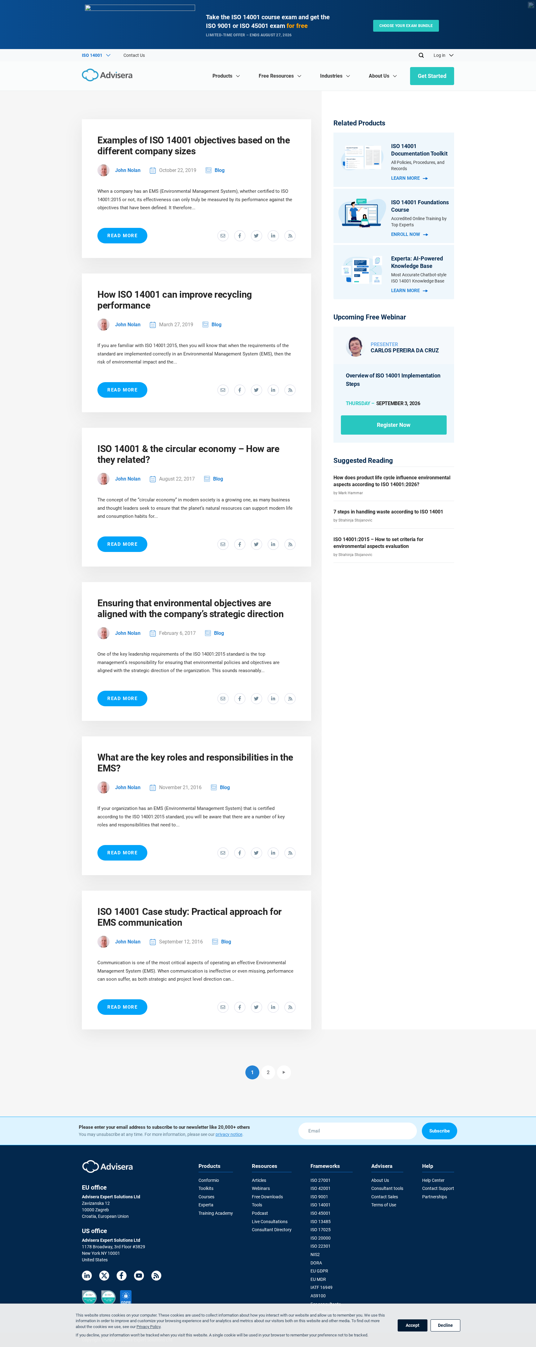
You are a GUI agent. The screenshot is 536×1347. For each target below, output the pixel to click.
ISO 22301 (320, 1246)
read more (122, 235)
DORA (316, 1262)
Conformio (209, 1180)
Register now (393, 425)
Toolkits (206, 1188)
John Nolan (128, 170)
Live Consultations (270, 1221)
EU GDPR (319, 1270)
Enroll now (405, 234)
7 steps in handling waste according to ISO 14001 (388, 512)
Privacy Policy (148, 1326)
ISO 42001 (320, 1188)
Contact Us (134, 55)
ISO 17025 (320, 1229)
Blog (220, 170)
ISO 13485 (320, 1221)
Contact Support (438, 1188)
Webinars (261, 1188)
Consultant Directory (272, 1229)
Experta (206, 1204)
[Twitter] (104, 1277)
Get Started (432, 76)
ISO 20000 (320, 1238)
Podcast (260, 1213)
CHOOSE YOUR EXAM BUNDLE (406, 26)
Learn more (405, 178)
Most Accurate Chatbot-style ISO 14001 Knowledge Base (418, 277)
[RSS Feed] (156, 1277)
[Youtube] (139, 1277)
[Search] (421, 55)
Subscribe (439, 1131)
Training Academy (216, 1213)
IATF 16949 (321, 1287)
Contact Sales (384, 1196)
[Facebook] (122, 1277)
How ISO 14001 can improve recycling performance (174, 300)
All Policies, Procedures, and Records (417, 165)
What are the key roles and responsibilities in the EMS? (195, 763)
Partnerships (434, 1196)
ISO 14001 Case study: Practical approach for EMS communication (189, 917)
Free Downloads (267, 1196)
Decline (445, 1325)
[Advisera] (109, 76)
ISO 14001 (320, 1204)
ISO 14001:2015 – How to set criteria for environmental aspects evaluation (378, 542)
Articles (259, 1180)
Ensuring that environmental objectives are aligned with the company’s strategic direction (190, 608)
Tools (257, 1204)
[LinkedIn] (87, 1277)
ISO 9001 (319, 1196)
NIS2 (315, 1254)
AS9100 (318, 1295)
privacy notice (229, 1134)
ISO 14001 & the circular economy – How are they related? (188, 454)
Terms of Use (383, 1204)
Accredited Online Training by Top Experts (419, 221)
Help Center (433, 1180)
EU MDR (318, 1279)
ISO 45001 (320, 1213)
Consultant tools (387, 1188)
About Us (380, 1180)
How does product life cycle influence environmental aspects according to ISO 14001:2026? (391, 481)
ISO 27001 (320, 1180)
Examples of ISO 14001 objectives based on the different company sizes (193, 145)
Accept (412, 1325)
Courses (206, 1196)
